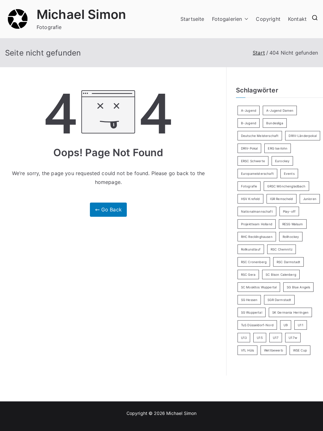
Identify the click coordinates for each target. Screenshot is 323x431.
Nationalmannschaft (257, 211)
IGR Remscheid (281, 199)
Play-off (289, 211)
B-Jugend (248, 123)
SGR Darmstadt (279, 300)
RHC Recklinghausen (257, 237)
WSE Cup (300, 350)
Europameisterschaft (257, 173)
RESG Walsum (292, 224)
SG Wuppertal (251, 312)
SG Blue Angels (298, 287)
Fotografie (249, 186)
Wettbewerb (273, 350)
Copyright (268, 19)
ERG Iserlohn (277, 148)
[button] (245, 19)
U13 (244, 337)
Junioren (309, 199)
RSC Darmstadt (288, 262)
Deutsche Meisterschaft (260, 136)
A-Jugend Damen (279, 110)
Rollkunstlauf (251, 249)
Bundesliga (274, 123)
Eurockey (282, 161)
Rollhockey (291, 237)
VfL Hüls (247, 350)
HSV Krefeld (250, 199)
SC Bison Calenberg (281, 274)
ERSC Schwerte (253, 161)
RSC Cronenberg (254, 262)
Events (289, 173)
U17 (276, 337)
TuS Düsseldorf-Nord (257, 325)
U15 (259, 337)
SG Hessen (249, 300)
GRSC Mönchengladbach (286, 186)
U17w (293, 337)
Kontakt (297, 19)
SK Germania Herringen (290, 312)
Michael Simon (81, 14)
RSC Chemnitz (281, 249)
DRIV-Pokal (249, 148)
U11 (300, 325)
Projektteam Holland (256, 224)
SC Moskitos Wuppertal (259, 287)
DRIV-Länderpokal (303, 136)
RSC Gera (248, 274)
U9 (286, 325)
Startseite (192, 19)
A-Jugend (248, 110)
